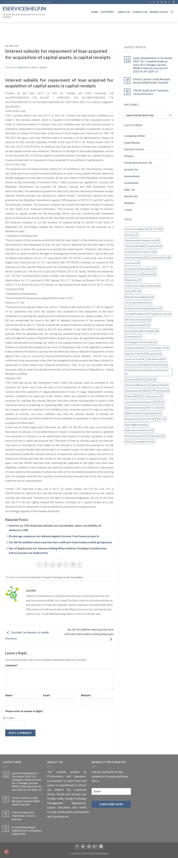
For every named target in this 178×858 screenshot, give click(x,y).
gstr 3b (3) (151, 379)
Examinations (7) (133, 336)
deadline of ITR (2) (145, 441)
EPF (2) (160, 402)
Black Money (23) (133, 274)
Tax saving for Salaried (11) (138, 302)
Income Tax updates (73, 577)
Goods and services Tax (138, 162)
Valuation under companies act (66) (142, 240)
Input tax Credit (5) (134, 353)
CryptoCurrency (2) (152, 396)
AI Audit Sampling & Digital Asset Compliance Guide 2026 (27, 830)
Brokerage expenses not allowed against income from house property (54, 536)
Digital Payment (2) (134, 407)
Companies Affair (134, 135)
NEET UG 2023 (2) (155, 407)
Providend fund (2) (155, 436)
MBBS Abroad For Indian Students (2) (143, 413)
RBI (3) (146, 390)
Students (129, 203)
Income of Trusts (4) (134, 359)
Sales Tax (129, 189)
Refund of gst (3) (160, 385)
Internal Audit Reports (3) (137, 385)
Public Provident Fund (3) (155, 364)
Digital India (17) (133, 280)
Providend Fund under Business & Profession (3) (147, 372)
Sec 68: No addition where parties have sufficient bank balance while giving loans (60, 542)
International (131, 176)
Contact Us (139, 12)
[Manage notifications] (6, 852)
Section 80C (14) (133, 291)
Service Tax (131, 196)
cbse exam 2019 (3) (134, 379)
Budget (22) (150, 274)
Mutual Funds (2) (133, 419)
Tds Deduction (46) (134, 246)
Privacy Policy (159, 12)
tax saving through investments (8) (141, 331)
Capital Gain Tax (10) (161, 313)
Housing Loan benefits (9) (137, 325)
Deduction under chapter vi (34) (140, 251)
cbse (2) (165, 390)
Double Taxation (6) (134, 347)
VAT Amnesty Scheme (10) (138, 319)
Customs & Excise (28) (160, 257)
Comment (11, 665)
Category (107, 11)
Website (86, 695)
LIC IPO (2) (149, 419)
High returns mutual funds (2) (139, 430)
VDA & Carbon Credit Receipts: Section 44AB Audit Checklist (152, 80)
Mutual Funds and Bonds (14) (139, 297)
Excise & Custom (134, 149)
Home (94, 12)
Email (47, 695)
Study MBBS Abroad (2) (136, 424)
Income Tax (11, 46)
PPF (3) (155, 390)
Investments (131, 182)
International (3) (133, 390)
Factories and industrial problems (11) (143, 308)
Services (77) (131, 234)
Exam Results (132, 142)
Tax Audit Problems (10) (136, 313)
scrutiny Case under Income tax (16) (142, 285)
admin (43, 67)
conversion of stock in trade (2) (140, 402)
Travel (128, 209)
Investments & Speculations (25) (140, 268)
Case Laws (57, 577)
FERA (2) (129, 441)
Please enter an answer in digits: (24, 711)
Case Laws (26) (132, 263)
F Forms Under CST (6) (157, 347)
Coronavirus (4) (132, 364)
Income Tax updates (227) (137, 229)
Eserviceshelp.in (24, 8)
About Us (124, 12)
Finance (128, 156)
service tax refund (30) (136, 257)
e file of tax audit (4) (156, 359)
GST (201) (157, 229)
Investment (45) (154, 246)
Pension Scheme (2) (134, 436)
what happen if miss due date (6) (140, 342)
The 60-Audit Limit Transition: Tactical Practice (151, 92)
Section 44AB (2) (133, 396)
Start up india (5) (153, 353)
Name (9, 695)
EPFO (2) (161, 419)
